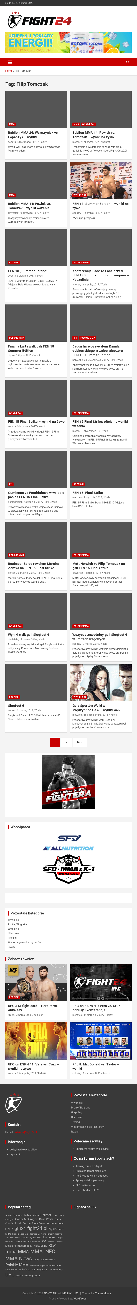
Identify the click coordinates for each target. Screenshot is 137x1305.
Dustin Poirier (38, 1223)
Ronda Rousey (53, 1265)
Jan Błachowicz (13, 1237)
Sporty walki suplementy (90, 1180)
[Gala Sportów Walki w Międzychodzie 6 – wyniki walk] (101, 682)
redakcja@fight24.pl (25, 1132)
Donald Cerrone (23, 1223)
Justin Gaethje (33, 1242)
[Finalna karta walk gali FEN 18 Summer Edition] (36, 323)
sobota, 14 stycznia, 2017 (22, 426)
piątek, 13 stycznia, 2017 (86, 430)
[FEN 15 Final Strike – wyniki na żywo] (36, 398)
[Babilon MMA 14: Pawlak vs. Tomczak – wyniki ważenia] (36, 180)
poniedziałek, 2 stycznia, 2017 (25, 501)
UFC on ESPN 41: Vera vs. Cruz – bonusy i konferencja (97, 1008)
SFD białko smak (85, 1185)
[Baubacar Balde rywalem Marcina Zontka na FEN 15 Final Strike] (36, 540)
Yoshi (40, 275)
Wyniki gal (88, 124)
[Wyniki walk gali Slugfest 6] (36, 611)
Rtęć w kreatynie (85, 1175)
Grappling (13, 928)
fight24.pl (37, 1228)
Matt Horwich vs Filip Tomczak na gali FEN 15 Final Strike (98, 566)
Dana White (46, 1219)
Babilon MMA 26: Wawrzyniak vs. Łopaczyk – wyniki (33, 135)
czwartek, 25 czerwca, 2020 (23, 212)
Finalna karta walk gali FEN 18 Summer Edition (31, 348)
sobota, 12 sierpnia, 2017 (86, 212)
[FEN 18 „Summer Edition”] (36, 247)
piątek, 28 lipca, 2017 (19, 355)
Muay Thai (39, 1259)
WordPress (80, 1298)
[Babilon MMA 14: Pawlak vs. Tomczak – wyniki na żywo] (101, 109)
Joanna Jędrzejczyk (31, 1238)
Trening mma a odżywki (89, 1166)
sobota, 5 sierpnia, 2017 (21, 275)
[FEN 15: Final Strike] (101, 469)
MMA (12, 124)
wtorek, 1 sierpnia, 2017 (85, 284)
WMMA (19, 1275)
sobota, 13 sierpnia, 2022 (22, 1073)
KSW (52, 1245)
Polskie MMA (81, 262)
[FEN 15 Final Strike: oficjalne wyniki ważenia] (101, 398)
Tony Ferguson (39, 1269)
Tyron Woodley (55, 1270)
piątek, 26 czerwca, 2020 (86, 141)
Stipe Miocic (11, 1270)
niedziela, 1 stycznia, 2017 (87, 497)
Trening (12, 937)
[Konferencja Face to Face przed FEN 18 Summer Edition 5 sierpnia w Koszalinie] (101, 247)
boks (55, 1215)
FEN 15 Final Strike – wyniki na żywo (36, 422)
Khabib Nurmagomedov (18, 1245)
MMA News (18, 1259)
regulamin (15, 1154)
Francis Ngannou (20, 1234)
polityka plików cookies (23, 1149)
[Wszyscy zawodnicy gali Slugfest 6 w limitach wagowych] (101, 611)
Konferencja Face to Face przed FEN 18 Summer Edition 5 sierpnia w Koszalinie (100, 275)
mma (10, 1251)
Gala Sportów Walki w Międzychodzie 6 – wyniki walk (96, 708)
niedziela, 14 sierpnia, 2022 (87, 1015)
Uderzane (13, 933)
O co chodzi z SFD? (87, 1190)
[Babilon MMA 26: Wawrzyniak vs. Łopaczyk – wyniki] (36, 109)
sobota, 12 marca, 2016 (85, 643)
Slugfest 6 (16, 706)
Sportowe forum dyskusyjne (92, 1148)
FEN (7, 1229)
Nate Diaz (50, 1259)
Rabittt (43, 141)
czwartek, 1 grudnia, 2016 (86, 572)
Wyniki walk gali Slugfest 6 (28, 635)
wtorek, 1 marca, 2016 (20, 710)
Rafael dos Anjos (37, 1265)
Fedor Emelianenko (55, 1223)
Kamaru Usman (55, 1242)
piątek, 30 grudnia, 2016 (21, 572)
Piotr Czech (116, 360)
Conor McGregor (26, 1219)
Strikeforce (24, 1269)
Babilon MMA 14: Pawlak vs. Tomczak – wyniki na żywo (93, 135)
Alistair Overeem (13, 1215)
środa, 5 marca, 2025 (20, 1015)
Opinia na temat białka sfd (91, 1171)
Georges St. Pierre (37, 1234)
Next (80, 742)
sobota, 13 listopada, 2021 (22, 141)
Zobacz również (21, 959)
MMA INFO (42, 1251)
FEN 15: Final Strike (87, 493)
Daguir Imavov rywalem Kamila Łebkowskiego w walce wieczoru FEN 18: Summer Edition (97, 350)
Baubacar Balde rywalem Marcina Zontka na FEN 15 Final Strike (34, 566)
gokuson (38, 1015)
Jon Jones (48, 1237)
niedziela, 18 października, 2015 (90, 714)
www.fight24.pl (32, 1275)
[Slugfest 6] (36, 682)
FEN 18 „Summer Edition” (28, 271)
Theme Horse (103, 1293)
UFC (9, 1275)
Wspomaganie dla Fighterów (24, 942)
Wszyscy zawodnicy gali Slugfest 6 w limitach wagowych (99, 637)
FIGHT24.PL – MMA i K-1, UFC (61, 1293)
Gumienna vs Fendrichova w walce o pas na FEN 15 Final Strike (36, 495)
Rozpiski (14, 262)
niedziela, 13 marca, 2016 (22, 639)
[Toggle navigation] (10, 62)
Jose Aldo (21, 1241)
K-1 (75, 338)
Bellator (45, 1215)
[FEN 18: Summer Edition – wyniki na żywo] (101, 180)
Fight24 (18, 1228)
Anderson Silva (31, 1215)
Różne (11, 946)
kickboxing (40, 1245)
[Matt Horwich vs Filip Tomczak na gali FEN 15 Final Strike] (101, 540)
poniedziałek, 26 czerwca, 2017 (90, 360)
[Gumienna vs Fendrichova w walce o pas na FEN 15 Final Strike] (36, 469)
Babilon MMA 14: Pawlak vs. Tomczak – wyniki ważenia (29, 206)
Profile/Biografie (17, 924)
